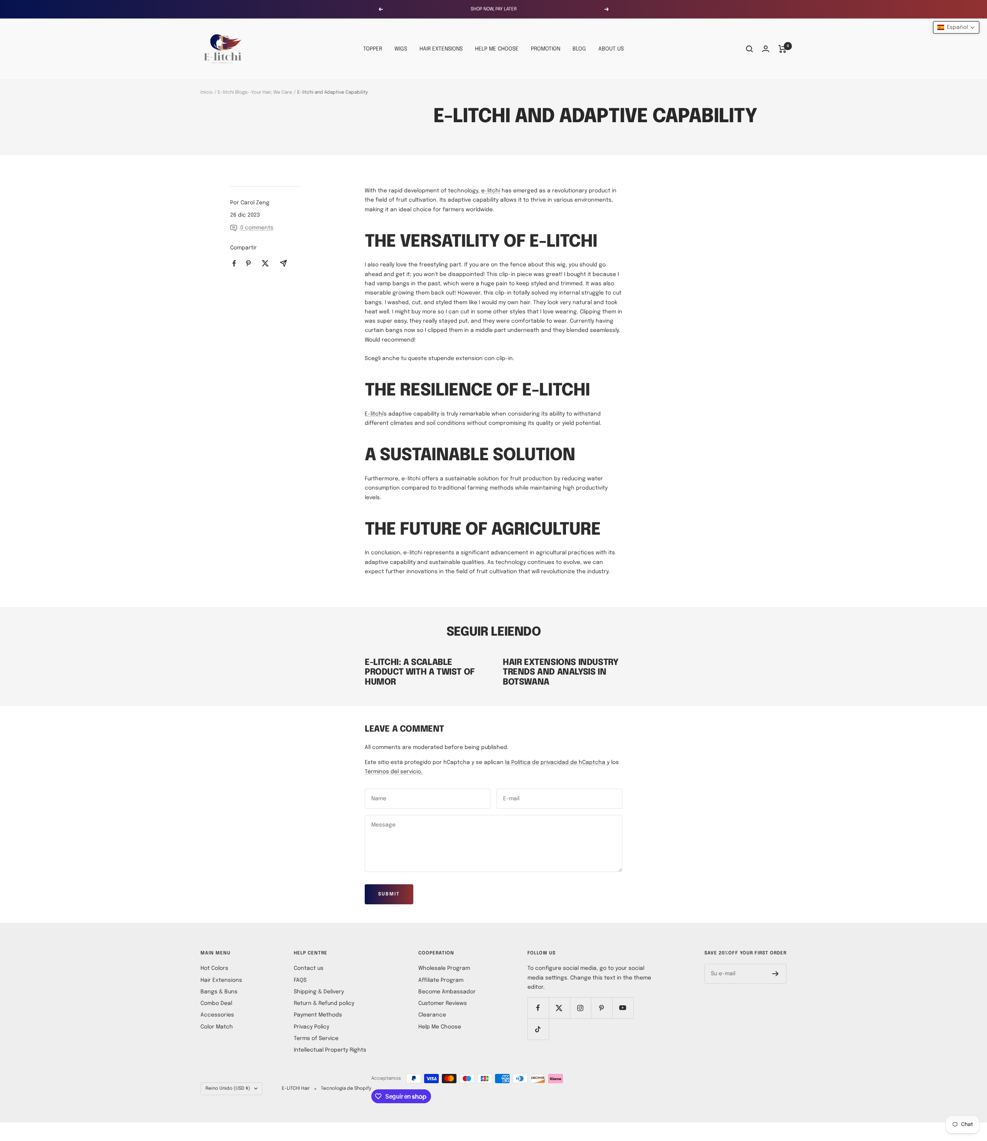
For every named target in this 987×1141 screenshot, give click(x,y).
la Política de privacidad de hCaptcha (556, 762)
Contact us (308, 968)
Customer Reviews (442, 1003)
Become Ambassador (447, 992)
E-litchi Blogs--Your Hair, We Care (255, 92)
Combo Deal (216, 1003)
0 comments (256, 228)
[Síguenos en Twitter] (559, 1007)
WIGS (400, 49)
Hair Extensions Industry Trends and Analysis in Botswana (560, 672)
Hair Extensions (221, 980)
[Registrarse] (775, 973)
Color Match (216, 1027)
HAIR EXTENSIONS (441, 49)
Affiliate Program (440, 980)
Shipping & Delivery (319, 992)
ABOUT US (611, 49)
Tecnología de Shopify (346, 1088)
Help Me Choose (439, 1027)
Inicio (206, 92)
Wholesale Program (444, 968)
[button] (956, 27)
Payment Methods (318, 1015)
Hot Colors (214, 968)
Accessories (217, 1015)
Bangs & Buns (218, 992)
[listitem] (234, 263)
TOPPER (372, 49)
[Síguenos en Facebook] (538, 1007)
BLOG (579, 49)
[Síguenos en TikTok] (538, 1029)
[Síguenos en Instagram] (580, 1007)
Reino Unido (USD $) (227, 1088)
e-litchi (490, 191)
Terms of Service (316, 1038)
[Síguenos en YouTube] (622, 1007)
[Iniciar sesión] (765, 48)
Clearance (432, 1015)
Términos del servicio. (394, 771)
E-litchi (374, 414)
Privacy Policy (311, 1027)
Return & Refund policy (324, 1003)
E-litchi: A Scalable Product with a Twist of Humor (420, 672)
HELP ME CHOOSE (497, 49)
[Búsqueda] (749, 48)
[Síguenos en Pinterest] (601, 1007)
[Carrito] (782, 49)
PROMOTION (545, 49)
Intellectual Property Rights (330, 1050)
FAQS (300, 980)
